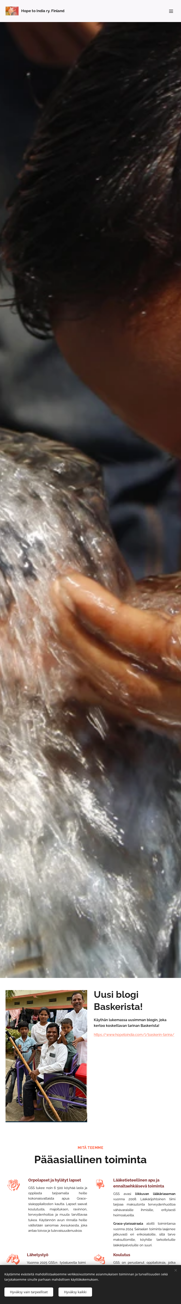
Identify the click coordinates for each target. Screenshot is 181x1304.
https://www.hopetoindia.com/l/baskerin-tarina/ (134, 1035)
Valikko (171, 11)
